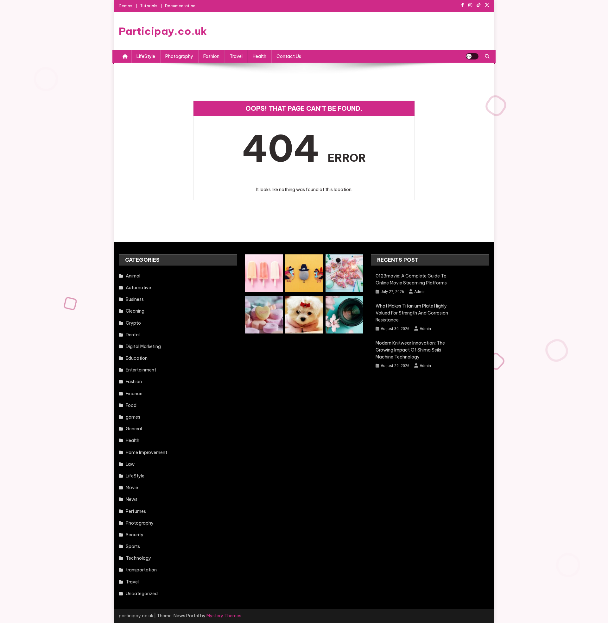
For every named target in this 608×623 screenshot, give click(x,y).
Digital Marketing (143, 346)
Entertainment (141, 370)
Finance (134, 393)
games (133, 417)
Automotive (138, 287)
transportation (141, 570)
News (131, 499)
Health (259, 56)
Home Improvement (146, 452)
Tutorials (148, 5)
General (134, 429)
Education (137, 358)
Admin (420, 292)
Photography (179, 56)
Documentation (180, 5)
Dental (133, 335)
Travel (236, 56)
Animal (133, 276)
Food (131, 405)
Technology (138, 558)
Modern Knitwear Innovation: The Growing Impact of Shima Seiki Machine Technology (410, 350)
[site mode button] (472, 56)
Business (135, 299)
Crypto (133, 323)
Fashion (211, 56)
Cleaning (135, 311)
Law (130, 464)
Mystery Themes (223, 616)
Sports (133, 546)
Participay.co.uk (163, 31)
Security (134, 535)
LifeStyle (145, 56)
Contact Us (288, 56)
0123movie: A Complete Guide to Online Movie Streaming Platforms (411, 279)
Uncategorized (142, 593)
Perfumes (136, 511)
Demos (125, 5)
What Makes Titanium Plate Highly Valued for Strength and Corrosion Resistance (412, 313)
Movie (132, 487)
